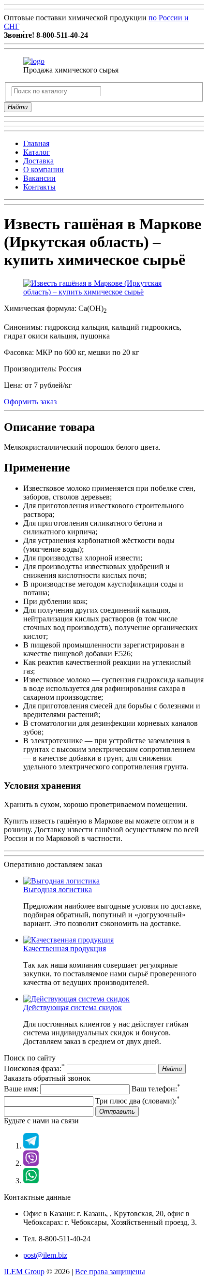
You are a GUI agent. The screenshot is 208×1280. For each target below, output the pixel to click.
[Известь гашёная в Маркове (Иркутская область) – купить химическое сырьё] (104, 292)
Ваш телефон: (156, 1089)
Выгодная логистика (57, 889)
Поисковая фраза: (34, 1068)
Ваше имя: (21, 1089)
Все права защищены (110, 1271)
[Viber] (31, 1163)
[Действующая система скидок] (76, 999)
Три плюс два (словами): (137, 1101)
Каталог (36, 152)
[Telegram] (31, 1146)
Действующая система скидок (72, 1007)
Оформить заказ (30, 401)
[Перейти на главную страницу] (34, 61)
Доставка (38, 161)
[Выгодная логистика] (61, 881)
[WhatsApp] (31, 1181)
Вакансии (39, 178)
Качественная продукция (64, 948)
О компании (43, 169)
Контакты (39, 187)
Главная (36, 143)
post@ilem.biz (45, 1255)
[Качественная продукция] (68, 940)
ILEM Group (24, 1271)
